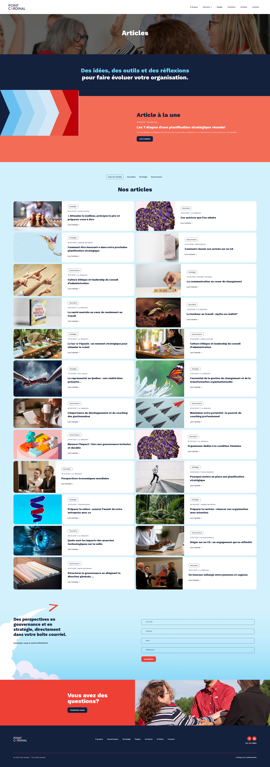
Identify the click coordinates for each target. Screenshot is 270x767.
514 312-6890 (250, 743)
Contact (255, 7)
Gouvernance (112, 739)
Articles (243, 7)
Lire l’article (144, 139)
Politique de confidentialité (246, 757)
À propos (194, 7)
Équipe (220, 7)
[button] (208, 7)
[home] (16, 7)
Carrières (231, 7)
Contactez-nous (77, 710)
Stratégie (127, 739)
